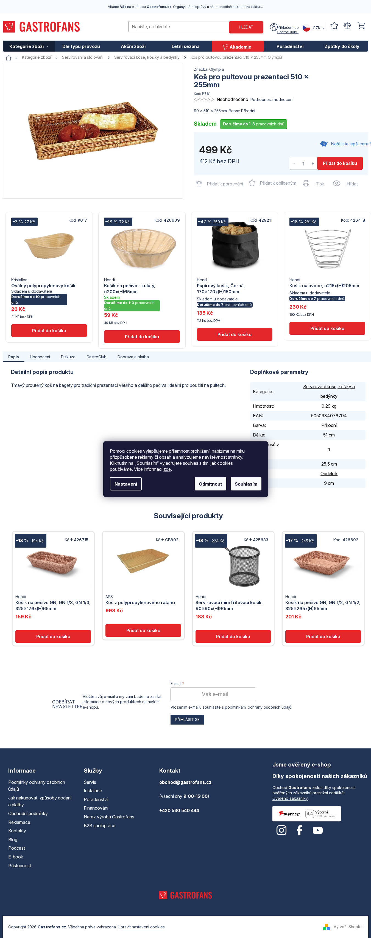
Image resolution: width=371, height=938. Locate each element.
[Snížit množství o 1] (294, 163)
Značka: (209, 69)
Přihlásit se (187, 719)
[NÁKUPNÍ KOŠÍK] (361, 26)
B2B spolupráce (99, 825)
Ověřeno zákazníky (290, 798)
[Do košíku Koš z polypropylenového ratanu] (143, 630)
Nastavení (126, 483)
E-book (15, 857)
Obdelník (328, 473)
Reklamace (19, 822)
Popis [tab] (13, 356)
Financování (96, 808)
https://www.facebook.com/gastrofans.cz (300, 830)
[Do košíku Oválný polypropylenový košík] (49, 330)
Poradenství (96, 799)
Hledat (246, 27)
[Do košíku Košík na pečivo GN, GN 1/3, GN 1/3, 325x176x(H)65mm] (53, 636)
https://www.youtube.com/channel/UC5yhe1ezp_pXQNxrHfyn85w (318, 830)
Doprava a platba (133, 356)
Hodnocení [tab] (40, 356)
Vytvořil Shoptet (348, 926)
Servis (90, 782)
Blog (12, 839)
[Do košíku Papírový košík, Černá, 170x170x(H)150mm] (235, 334)
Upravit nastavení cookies (141, 927)
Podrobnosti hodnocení (271, 99)
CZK (317, 28)
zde (167, 469)
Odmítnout (210, 483)
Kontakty (17, 830)
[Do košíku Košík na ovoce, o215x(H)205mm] (327, 328)
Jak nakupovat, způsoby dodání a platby (39, 801)
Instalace (93, 790)
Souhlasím (246, 483)
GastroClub (97, 356)
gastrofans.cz (281, 830)
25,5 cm (329, 464)
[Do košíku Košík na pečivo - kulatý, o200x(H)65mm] (142, 336)
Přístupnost (19, 865)
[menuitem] (29, 46)
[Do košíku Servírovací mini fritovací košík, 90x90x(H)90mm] (233, 636)
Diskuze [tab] (68, 356)
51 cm (329, 435)
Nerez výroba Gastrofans (109, 816)
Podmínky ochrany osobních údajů (36, 785)
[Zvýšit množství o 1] (313, 163)
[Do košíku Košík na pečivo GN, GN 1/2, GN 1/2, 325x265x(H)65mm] (323, 636)
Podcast (16, 848)
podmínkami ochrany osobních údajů (258, 707)
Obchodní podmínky (28, 813)
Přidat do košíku (340, 163)
